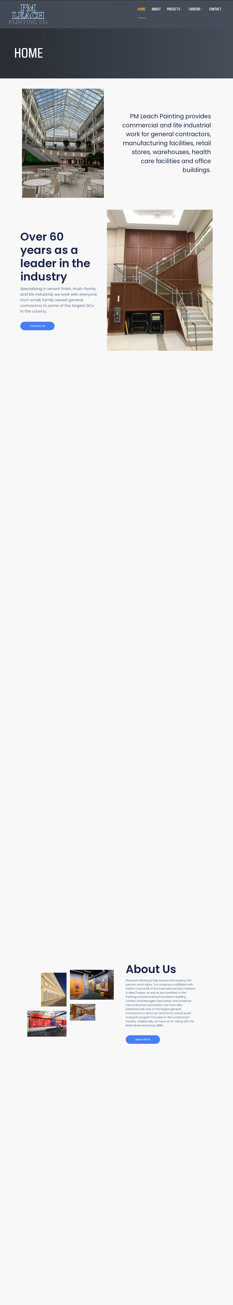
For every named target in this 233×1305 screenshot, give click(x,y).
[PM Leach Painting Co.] (28, 14)
